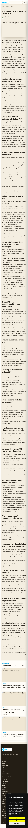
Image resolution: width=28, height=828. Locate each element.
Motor (12, 6)
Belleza (3, 763)
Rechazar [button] (17, 820)
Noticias (7, 6)
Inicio (3, 6)
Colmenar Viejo (5, 791)
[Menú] (25, 2)
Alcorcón (4, 783)
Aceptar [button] (17, 818)
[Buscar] (21, 2)
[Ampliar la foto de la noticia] (14, 29)
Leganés (3, 789)
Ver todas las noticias (20, 665)
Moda (3, 767)
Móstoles (4, 787)
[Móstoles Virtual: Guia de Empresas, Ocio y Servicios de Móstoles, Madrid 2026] (5, 2)
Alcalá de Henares (6, 781)
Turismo (3, 771)
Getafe (3, 785)
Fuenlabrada (4, 779)
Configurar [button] (16, 823)
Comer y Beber (5, 765)
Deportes (4, 761)
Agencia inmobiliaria (6, 773)
